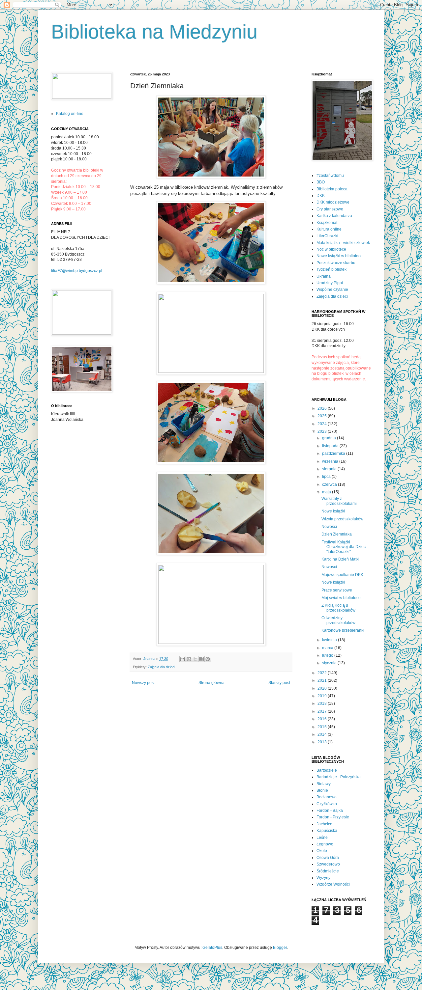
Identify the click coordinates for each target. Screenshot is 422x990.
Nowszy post (143, 682)
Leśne (322, 837)
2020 (322, 688)
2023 (322, 431)
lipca (327, 476)
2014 (322, 734)
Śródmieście (327, 871)
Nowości (329, 526)
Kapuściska (326, 830)
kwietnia (330, 640)
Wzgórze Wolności (333, 884)
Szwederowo (328, 864)
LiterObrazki (327, 236)
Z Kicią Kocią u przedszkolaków (338, 607)
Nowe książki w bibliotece (339, 256)
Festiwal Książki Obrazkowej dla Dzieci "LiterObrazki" (344, 547)
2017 (322, 711)
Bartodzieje (326, 770)
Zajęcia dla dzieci (161, 667)
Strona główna (211, 682)
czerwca (330, 484)
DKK (320, 195)
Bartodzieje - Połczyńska (338, 777)
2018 (322, 703)
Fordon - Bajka (329, 810)
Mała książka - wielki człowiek (343, 242)
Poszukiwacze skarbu (335, 263)
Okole (321, 850)
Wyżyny (323, 877)
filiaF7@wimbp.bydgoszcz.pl (76, 270)
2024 (322, 424)
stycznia (330, 663)
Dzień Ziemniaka (336, 534)
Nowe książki (333, 511)
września (330, 461)
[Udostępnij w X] (195, 659)
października (334, 453)
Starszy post (279, 682)
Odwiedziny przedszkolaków (338, 620)
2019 (322, 696)
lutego (328, 655)
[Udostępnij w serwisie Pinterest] (207, 659)
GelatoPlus (212, 947)
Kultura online (329, 229)
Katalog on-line (69, 113)
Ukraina (323, 276)
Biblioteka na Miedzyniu (154, 32)
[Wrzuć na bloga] (189, 659)
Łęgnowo (324, 844)
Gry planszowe (329, 209)
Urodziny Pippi (329, 283)
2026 (322, 408)
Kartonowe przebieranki (342, 630)
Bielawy (323, 784)
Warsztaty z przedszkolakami (339, 501)
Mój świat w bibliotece (341, 597)
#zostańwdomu (330, 175)
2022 (322, 673)
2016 (322, 719)
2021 (322, 680)
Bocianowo (326, 797)
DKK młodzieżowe (332, 202)
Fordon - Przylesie (332, 817)
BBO (320, 182)
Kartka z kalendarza (334, 215)
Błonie (322, 790)
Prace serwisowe (336, 590)
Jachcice (324, 824)
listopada (331, 446)
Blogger (280, 947)
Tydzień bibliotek (331, 269)
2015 (322, 727)
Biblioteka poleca (331, 189)
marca (328, 648)
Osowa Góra (327, 857)
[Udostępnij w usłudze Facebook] (201, 659)
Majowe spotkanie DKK (342, 574)
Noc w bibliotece (331, 249)
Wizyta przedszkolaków (342, 519)
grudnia (329, 438)
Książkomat (326, 222)
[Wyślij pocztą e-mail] (182, 659)
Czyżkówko (326, 804)
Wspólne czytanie (332, 289)
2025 (322, 416)
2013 (322, 742)
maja (327, 492)
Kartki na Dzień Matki (340, 559)
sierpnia (330, 469)
